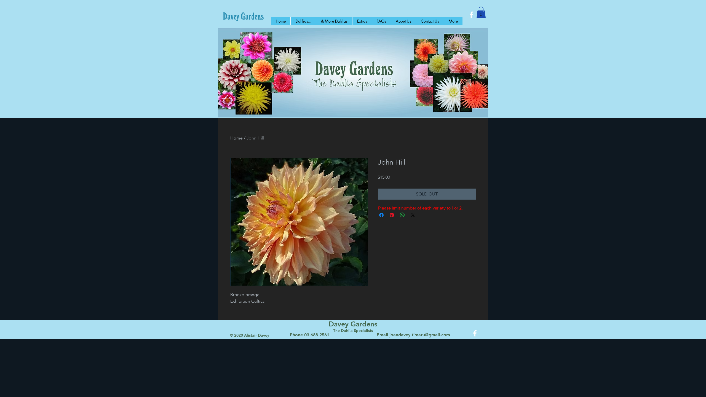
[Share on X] (413, 215)
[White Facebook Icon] (471, 14)
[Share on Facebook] (381, 215)
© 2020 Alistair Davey (249, 335)
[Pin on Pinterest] (392, 215)
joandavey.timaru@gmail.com (419, 334)
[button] (481, 12)
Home (236, 138)
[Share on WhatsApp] (402, 215)
